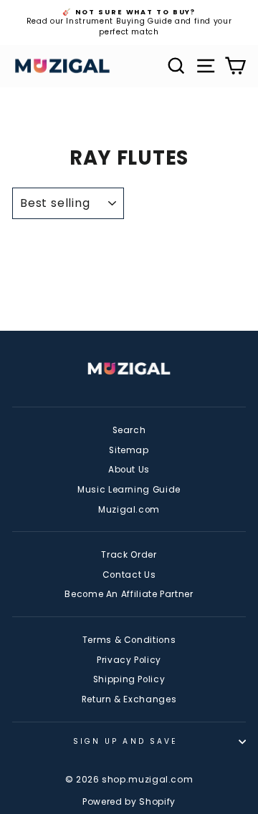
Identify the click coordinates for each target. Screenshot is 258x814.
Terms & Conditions (129, 640)
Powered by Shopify (129, 801)
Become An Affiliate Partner (128, 594)
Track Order (128, 555)
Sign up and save (125, 741)
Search (129, 430)
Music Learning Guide (129, 489)
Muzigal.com (129, 509)
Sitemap (129, 450)
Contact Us (129, 575)
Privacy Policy (129, 660)
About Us (129, 469)
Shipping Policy (129, 679)
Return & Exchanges (129, 699)
